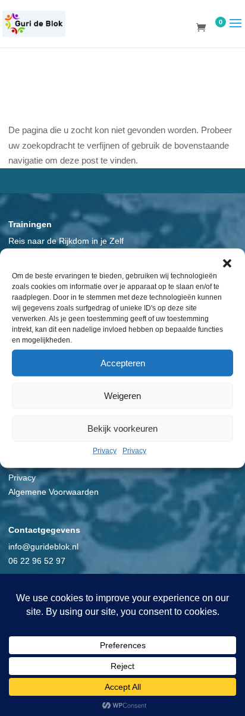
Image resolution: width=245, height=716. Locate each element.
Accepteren (122, 362)
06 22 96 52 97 (36, 561)
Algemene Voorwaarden (53, 492)
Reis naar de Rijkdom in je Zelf (66, 241)
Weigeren (122, 395)
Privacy (105, 451)
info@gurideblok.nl (43, 546)
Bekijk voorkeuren (122, 428)
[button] (227, 263)
